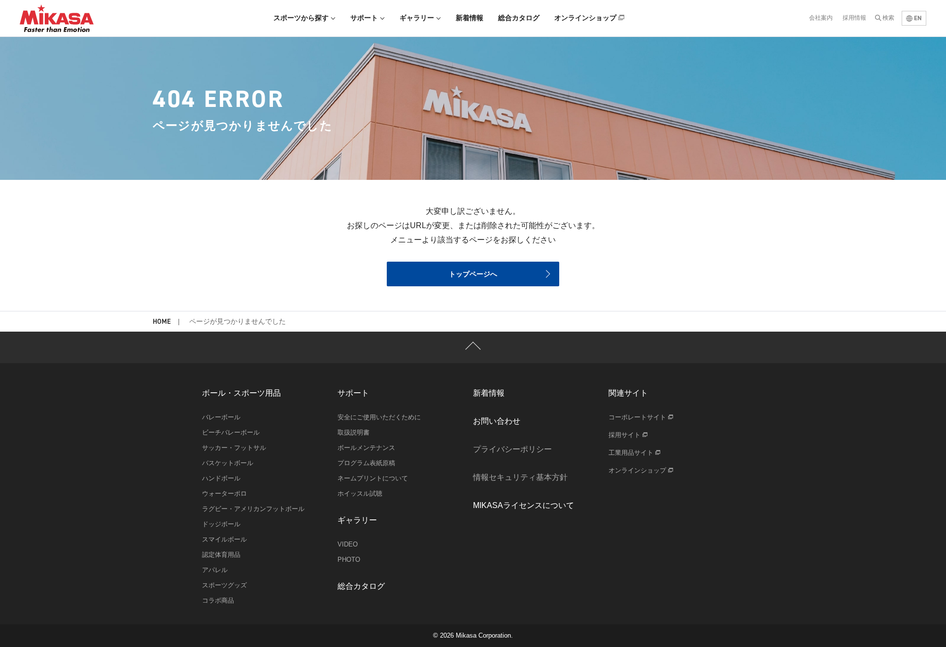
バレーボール (221, 417)
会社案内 (821, 17)
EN (917, 18)
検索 (888, 17)
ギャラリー (418, 18)
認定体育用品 (221, 554)
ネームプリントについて (373, 478)
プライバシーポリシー (512, 449)
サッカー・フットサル (234, 447)
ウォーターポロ (224, 493)
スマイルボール (224, 539)
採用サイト (625, 435)
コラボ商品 (218, 600)
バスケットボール (227, 463)
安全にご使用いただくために (379, 417)
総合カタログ (519, 18)
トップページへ (473, 274)
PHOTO (349, 559)
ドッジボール (221, 524)
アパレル (215, 570)
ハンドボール (221, 478)
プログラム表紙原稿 (366, 463)
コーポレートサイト (638, 417)
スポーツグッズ (224, 585)
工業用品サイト (631, 452)
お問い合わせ (496, 421)
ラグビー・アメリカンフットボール (253, 508)
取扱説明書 (354, 432)
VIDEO (348, 544)
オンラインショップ (586, 18)
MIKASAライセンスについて (523, 505)
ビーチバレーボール (231, 432)
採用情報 (854, 17)
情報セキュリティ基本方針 (520, 477)
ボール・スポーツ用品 (241, 393)
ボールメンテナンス (366, 447)
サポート (365, 18)
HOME (161, 322)
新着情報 (469, 18)
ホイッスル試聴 (360, 493)
